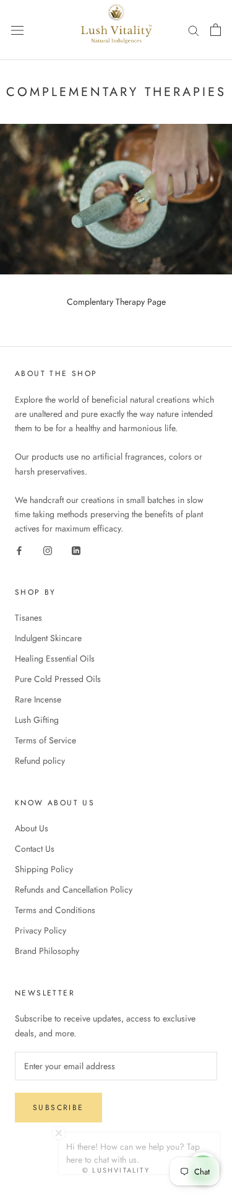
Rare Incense (38, 699)
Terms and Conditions (55, 910)
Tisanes (28, 617)
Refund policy (40, 760)
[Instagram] (47, 550)
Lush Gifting (37, 720)
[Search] (193, 30)
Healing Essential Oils (55, 658)
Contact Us (34, 848)
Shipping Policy (44, 869)
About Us (31, 828)
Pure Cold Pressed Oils (58, 679)
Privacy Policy (40, 930)
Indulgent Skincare (48, 638)
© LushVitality (116, 1170)
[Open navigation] (17, 30)
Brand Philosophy (47, 951)
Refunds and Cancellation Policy (73, 889)
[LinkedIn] (76, 550)
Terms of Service (45, 740)
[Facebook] (19, 550)
